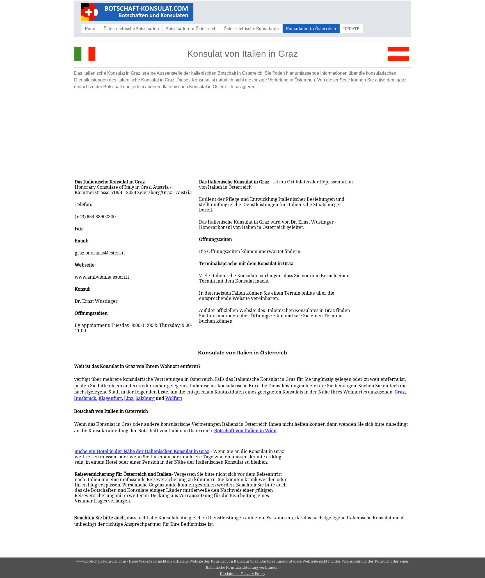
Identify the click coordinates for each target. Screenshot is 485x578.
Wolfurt (173, 398)
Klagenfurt (110, 398)
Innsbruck (85, 398)
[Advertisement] (242, 131)
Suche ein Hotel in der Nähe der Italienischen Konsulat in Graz (142, 451)
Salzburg (145, 398)
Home (91, 28)
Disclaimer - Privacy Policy (242, 574)
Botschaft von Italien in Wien (245, 430)
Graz (400, 392)
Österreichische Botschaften (131, 28)
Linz (128, 398)
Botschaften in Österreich (191, 28)
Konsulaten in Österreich (311, 28)
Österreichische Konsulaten (251, 28)
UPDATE (351, 28)
